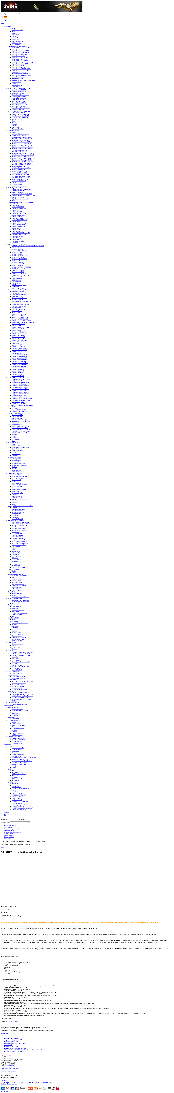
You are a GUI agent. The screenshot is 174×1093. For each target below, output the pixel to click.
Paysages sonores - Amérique (20, 759)
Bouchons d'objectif (17, 497)
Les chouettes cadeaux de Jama (10, 1068)
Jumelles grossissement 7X (19, 355)
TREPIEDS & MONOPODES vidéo (22, 652)
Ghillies (14, 122)
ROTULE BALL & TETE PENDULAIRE (20, 202)
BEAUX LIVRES (17, 792)
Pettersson (14, 731)
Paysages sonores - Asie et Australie (22, 761)
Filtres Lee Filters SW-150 (19, 476)
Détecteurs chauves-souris (15, 720)
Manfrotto (14, 467)
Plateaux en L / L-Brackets (19, 298)
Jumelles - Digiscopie (18, 369)
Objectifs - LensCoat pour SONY (21, 143)
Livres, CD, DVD (17, 670)
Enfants (14, 767)
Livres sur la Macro (17, 634)
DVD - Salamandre (17, 779)
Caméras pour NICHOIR (19, 72)
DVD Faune (15, 772)
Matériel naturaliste (17, 668)
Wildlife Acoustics (17, 735)
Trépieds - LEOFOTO (18, 257)
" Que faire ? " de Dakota (19, 809)
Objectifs (14, 619)
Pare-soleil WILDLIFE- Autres (20, 179)
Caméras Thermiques (18, 723)
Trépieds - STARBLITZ (19, 264)
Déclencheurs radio (17, 78)
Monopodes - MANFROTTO (20, 275)
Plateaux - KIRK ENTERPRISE (21, 327)
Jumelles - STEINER (18, 376)
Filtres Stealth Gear (17, 483)
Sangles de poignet (17, 582)
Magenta (14, 730)
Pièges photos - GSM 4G (19, 67)
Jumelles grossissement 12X (20, 361)
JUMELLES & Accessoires (16, 342)
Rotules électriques (17, 85)
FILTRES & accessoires (15, 473)
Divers (13, 31)
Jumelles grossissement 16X (20, 364)
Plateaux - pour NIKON (18, 335)
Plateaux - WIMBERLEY (19, 332)
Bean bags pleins (16, 460)
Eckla (13, 572)
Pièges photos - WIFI (18, 65)
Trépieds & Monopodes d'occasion (21, 699)
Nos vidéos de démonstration (12, 832)
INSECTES (15, 785)
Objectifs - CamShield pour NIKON (22, 148)
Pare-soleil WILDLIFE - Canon (21, 174)
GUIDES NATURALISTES (20, 795)
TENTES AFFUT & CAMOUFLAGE (19, 88)
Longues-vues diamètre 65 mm (20, 389)
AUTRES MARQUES (18, 567)
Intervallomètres (16, 82)
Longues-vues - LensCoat (19, 135)
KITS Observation (17, 280)
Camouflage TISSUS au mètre (20, 95)
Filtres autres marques (18, 486)
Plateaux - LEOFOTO (18, 329)
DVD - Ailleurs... (17, 775)
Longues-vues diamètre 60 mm (20, 387)
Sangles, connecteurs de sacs (20, 540)
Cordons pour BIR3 (17, 415)
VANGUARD (16, 566)
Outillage (14, 616)
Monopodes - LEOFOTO (19, 273)
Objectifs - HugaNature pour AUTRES (23, 161)
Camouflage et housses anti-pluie (21, 662)
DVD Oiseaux (16, 777)
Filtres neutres (16, 488)
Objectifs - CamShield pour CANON (22, 147)
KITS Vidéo (15, 286)
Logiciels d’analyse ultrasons (16, 736)
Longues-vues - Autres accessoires (21, 400)
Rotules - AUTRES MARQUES (21, 233)
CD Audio (11, 746)
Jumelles (14, 36)
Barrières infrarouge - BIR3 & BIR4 (22, 75)
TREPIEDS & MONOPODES (17, 244)
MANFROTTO (16, 556)
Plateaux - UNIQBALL (18, 330)
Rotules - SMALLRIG (18, 226)
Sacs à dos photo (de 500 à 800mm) (22, 523)
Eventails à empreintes (18, 610)
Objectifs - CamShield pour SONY (22, 150)
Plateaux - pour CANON (19, 333)
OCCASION (12, 691)
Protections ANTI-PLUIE (15, 187)
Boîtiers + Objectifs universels (20, 134)
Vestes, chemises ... (17, 127)
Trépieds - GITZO (17, 254)
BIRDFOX (15, 712)
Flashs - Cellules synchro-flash (20, 447)
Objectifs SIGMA (17, 593)
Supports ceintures (17, 462)
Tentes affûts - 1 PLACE (19, 98)
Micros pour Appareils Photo (20, 710)
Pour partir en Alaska (18, 686)
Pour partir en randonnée (19, 683)
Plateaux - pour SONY (18, 337)
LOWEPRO (15, 554)
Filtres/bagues (15, 34)
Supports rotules (16, 307)
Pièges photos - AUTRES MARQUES (23, 62)
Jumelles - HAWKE (17, 372)
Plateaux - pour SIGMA (18, 338)
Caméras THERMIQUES (19, 410)
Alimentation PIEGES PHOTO (21, 429)
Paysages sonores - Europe (19, 762)
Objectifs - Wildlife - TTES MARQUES (23, 171)
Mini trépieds (15, 247)
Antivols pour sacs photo (19, 545)
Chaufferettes (15, 608)
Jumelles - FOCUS (17, 351)
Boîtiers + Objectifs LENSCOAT (21, 192)
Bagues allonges (16, 491)
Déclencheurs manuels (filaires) (21, 421)
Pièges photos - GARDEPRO (20, 52)
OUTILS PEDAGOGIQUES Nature (18, 666)
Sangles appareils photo (18, 579)
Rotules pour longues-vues (19, 234)
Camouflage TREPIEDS (19, 91)
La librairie (7, 744)
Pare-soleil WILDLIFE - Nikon (21, 176)
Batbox (14, 722)
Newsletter (7, 838)
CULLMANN (16, 546)
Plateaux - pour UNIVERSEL (20, 340)
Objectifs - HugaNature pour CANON (23, 155)
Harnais (14, 577)
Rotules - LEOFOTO (18, 207)
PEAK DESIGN (16, 559)
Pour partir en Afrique (18, 684)
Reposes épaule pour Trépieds (20, 304)
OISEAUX (15, 783)
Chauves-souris (16, 751)
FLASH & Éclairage (14, 442)
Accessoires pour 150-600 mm (20, 597)
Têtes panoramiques (17, 644)
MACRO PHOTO (13, 618)
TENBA (14, 562)
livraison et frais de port (35, 1082)
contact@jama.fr (9, 1065)
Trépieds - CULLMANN (19, 251)
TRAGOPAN (16, 564)
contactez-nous (47, 1082)
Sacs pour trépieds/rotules (19, 306)
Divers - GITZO (16, 312)
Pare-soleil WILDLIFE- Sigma (20, 177)
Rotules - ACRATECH (18, 212)
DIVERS (14, 701)
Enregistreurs (11, 717)
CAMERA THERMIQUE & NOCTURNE (20, 405)
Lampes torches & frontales (19, 613)
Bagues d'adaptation (17, 493)
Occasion (14, 649)
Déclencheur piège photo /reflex (21, 73)
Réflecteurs (15, 455)
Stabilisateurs (15, 658)
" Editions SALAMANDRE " (20, 801)
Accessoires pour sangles (19, 585)
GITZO (14, 549)
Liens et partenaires (9, 835)
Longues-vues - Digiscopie (19, 384)
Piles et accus (15, 439)
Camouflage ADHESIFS (19, 96)
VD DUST (15, 517)
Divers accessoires (17, 636)
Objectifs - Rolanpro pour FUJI (21, 169)
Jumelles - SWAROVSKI (19, 348)
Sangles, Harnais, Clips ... (15, 574)
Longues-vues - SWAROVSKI (20, 382)
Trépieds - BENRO (17, 249)
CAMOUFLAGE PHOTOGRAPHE (19, 111)
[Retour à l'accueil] (41, 11)
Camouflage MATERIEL (19, 90)
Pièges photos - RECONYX (20, 60)
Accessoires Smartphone (15, 598)
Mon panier (7, 813)
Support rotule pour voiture (19, 465)
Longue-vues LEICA (18, 381)
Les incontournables (13, 671)
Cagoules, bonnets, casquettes (20, 114)
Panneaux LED (16, 454)
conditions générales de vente (19, 1082)
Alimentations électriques (15, 424)
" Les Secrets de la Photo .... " (20, 806)
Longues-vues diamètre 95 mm (20, 395)
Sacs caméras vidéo (17, 533)
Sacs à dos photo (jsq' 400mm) (20, 522)
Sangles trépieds (16, 587)
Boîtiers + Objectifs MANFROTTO (22, 194)
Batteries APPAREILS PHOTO (21, 431)
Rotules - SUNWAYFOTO (19, 229)
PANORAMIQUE (13, 642)
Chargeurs (14, 436)
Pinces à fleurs (16, 629)
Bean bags (15, 621)
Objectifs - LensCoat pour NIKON (22, 140)
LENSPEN (15, 515)
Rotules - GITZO (17, 205)
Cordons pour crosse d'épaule (20, 420)
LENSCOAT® (16, 553)
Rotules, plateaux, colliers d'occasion (22, 696)
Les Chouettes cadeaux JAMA (20, 704)
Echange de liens (9, 837)
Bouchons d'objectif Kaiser (19, 499)
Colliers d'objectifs (17, 296)
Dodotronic (15, 727)
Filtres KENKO (16, 480)
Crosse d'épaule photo (18, 471)
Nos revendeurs (8, 833)
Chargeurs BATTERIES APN (20, 432)
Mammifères (15, 753)
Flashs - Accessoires (17, 445)
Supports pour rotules (18, 241)
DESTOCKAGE (13, 28)
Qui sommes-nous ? (10, 825)
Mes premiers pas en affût (19, 676)
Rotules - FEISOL (17, 216)
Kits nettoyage (16, 507)
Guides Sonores (16, 756)
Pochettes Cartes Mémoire (19, 541)
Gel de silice (15, 611)
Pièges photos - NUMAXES (20, 57)
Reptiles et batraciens (18, 754)
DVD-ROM (15, 780)
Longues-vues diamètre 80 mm (20, 390)
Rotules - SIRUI (16, 228)
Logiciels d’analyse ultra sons (20, 738)
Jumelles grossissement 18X (20, 366)
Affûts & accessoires (17, 30)
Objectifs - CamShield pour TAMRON (23, 153)
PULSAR (14, 408)
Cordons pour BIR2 (17, 416)
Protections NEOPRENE (15, 130)
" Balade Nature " (17, 798)
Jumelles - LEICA (17, 345)
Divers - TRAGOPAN (18, 316)
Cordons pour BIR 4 (17, 418)
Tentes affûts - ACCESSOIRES (21, 108)
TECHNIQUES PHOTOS (19, 793)
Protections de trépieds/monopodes (21, 301)
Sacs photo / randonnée (18, 528)
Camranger (15, 83)
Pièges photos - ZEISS (18, 56)
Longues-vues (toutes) (18, 402)
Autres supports (16, 470)
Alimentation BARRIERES (20, 428)
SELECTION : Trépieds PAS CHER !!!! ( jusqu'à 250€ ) (28, 246)
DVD (9, 769)
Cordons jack (15, 423)
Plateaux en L (15, 645)
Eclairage (14, 631)
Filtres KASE (15, 481)
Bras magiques (16, 293)
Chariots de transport (14, 569)
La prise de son (8, 705)
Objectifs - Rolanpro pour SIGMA (21, 168)
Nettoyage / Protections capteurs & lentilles (20, 506)
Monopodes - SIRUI (17, 277)
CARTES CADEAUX (14, 702)
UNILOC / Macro (17, 640)
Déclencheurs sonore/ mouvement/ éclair (23, 80)
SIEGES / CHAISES (18, 109)
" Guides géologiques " (18, 805)
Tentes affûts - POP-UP (18, 101)
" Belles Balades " (17, 800)
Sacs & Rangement (17, 44)
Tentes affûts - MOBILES (19, 103)
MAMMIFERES (16, 787)
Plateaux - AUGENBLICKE (20, 319)
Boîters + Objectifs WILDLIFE (21, 190)
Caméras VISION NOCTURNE (21, 411)
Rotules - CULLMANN (19, 215)
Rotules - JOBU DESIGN (19, 220)
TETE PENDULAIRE (18, 203)
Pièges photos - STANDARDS (21, 47)
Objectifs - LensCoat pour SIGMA (22, 142)
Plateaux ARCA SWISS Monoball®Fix (23, 322)
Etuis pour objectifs (17, 535)
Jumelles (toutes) (16, 353)
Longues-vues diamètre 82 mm (20, 392)
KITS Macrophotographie (19, 285)
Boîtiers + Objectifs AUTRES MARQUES (24, 195)
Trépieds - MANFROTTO (19, 259)
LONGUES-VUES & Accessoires (18, 377)
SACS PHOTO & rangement (16, 520)
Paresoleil (14, 502)
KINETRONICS (16, 514)
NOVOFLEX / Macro (18, 639)
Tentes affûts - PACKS (18, 106)
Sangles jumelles (16, 580)
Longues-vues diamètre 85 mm (20, 394)
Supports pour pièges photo (19, 463)
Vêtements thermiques (18, 129)
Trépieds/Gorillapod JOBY (19, 255)
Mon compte (8, 816)
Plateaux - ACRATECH (18, 324)
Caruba (14, 571)
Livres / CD (15, 38)
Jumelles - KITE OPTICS (19, 346)
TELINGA (15, 715)
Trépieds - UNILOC (17, 265)
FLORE (14, 790)
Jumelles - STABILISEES (19, 350)
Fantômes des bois (17, 119)
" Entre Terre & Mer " (18, 803)
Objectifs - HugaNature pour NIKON (22, 156)
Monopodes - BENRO (18, 268)
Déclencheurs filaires (18, 77)
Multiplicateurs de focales (19, 489)
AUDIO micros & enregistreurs (21, 655)
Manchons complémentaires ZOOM (22, 137)
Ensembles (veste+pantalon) (20, 117)
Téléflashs (14, 452)
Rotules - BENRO (17, 210)
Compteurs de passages (18, 725)
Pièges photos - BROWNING (20, 51)
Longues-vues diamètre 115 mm (21, 397)
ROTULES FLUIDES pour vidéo (21, 653)
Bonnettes (14, 494)
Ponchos (14, 125)
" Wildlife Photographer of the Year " (22, 808)
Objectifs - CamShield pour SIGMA (22, 151)
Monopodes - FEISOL (18, 270)
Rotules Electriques (17, 238)
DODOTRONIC (16, 714)
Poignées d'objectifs (17, 299)
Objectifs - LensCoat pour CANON (22, 138)
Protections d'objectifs (18, 41)
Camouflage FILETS (18, 93)
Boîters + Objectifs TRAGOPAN (21, 189)
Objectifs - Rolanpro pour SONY (21, 166)
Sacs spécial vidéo (17, 665)
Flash (13, 33)
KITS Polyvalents (17, 283)
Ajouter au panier (15, 1021)
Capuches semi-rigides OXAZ (20, 116)
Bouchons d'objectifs (18, 182)
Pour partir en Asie (17, 688)
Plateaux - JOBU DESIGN (19, 325)
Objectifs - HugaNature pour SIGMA (22, 158)
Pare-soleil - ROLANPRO (19, 173)
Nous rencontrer (9, 827)
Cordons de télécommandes (16, 413)
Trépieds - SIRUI (16, 260)
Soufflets (14, 624)
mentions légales (5, 1082)
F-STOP (14, 548)
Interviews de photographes (12, 829)
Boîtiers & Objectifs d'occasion (20, 692)
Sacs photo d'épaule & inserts (20, 525)
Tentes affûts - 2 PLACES (19, 99)
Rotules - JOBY (16, 221)
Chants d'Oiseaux (17, 749)
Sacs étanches (15, 532)
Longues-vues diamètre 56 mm (20, 385)
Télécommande (16, 660)
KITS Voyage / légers (18, 288)
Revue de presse (9, 830)
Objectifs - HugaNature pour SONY (22, 160)
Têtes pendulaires (17, 184)
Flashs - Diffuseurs (17, 449)
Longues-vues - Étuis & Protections (22, 398)
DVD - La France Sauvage (19, 774)
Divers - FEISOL (17, 311)
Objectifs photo (12, 592)
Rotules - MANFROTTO (19, 223)
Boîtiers (14, 132)
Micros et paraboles (13, 707)
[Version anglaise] (2, 18)
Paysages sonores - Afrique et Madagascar (24, 757)
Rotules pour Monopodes (19, 236)
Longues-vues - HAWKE (19, 403)
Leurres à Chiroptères (18, 728)
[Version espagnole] (5, 18)
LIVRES (10, 782)
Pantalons (14, 124)
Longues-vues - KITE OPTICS (21, 379)
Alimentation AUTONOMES (20, 426)
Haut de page (4, 1033)
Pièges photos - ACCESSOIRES (21, 70)
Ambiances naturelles (18, 748)
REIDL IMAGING (17, 519)
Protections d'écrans (17, 510)
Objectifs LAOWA (17, 595)
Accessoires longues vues (19, 501)
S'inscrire (3, 1080)
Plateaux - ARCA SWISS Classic (21, 320)
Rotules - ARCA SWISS (19, 213)
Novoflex (14, 468)
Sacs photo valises (17, 527)
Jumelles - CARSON (18, 371)
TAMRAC (15, 561)
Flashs (13, 444)
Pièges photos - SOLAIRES (20, 64)
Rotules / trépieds (16, 43)
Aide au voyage (12, 679)
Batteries (14, 434)
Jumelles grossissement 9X (19, 358)
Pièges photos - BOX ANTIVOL (21, 69)
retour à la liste (5, 847)
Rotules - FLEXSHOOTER (20, 218)
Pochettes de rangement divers (20, 543)
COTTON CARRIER (18, 588)
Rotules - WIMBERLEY (19, 208)
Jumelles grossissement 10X (20, 359)
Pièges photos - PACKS (18, 49)
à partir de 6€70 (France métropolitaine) (13, 1040)
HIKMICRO (15, 407)
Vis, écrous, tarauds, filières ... (20, 309)
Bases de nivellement (18, 291)
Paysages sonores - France (19, 764)
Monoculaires (15, 343)
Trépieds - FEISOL (17, 252)
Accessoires (15, 242)
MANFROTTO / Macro (19, 637)
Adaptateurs (15, 437)
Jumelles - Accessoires (18, 368)
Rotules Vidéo (16, 239)
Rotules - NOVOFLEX (18, 225)
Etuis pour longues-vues (18, 538)
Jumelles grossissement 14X (20, 363)
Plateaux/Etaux (16, 39)
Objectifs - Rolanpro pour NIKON (21, 164)
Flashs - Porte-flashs (17, 450)
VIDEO (10, 650)
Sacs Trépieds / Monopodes (19, 530)
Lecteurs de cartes (17, 614)
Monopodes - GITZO (18, 272)
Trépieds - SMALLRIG (18, 262)
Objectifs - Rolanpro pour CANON (22, 163)
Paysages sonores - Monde (19, 766)
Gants (13, 121)
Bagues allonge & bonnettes (20, 623)
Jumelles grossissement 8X (19, 356)
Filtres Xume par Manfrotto (19, 484)
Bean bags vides (16, 458)
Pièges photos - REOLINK (19, 59)
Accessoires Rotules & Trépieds (17, 290)
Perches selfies (16, 603)
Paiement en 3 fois (15, 1048)
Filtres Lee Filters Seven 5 (19, 478)
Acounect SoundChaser (18, 733)
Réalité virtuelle (16, 647)
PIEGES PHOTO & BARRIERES (18, 46)
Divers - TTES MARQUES (20, 317)
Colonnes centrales (17, 278)
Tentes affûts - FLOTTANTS (20, 104)
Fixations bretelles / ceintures (20, 575)
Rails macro (15, 303)
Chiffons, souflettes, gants (19, 509)
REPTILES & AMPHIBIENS (20, 788)
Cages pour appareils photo (19, 294)
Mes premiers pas (13, 675)
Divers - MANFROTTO (19, 314)
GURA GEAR (16, 551)
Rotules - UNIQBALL (18, 231)
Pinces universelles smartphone (20, 601)
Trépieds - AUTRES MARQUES (21, 267)
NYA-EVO (15, 558)
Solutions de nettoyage (18, 512)
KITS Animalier (16, 281)
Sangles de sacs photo (18, 584)
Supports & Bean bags (14, 457)
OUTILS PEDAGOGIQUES (16, 740)
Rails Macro (15, 626)
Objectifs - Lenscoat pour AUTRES (22, 145)
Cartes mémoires (16, 86)
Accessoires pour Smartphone (20, 600)
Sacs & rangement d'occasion (20, 697)
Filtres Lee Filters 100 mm (19, 475)
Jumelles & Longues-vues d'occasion (22, 694)
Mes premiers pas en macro (19, 678)
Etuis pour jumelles (17, 536)
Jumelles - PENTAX (17, 374)
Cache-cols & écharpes (18, 112)
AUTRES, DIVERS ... (18, 796)
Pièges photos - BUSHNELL (20, 54)
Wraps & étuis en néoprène (19, 186)
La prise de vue (8, 26)
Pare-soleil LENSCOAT (19, 181)
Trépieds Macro (16, 632)
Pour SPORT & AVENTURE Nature (22, 681)
